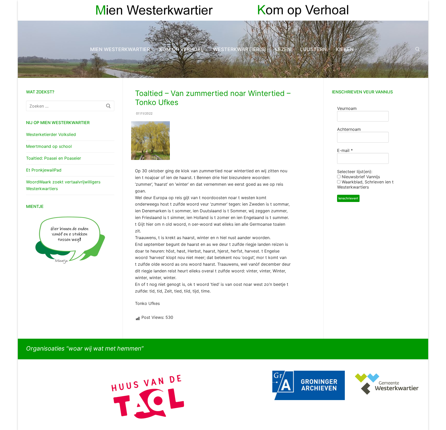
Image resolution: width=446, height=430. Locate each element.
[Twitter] (416, 10)
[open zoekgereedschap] (417, 49)
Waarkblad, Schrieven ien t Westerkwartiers (365, 184)
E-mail (345, 150)
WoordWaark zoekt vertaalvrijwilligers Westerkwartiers (63, 185)
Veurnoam (347, 108)
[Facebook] (407, 10)
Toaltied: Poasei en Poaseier (53, 158)
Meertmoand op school (49, 146)
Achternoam (349, 129)
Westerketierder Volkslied (51, 134)
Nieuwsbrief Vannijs (360, 176)
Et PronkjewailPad (43, 170)
